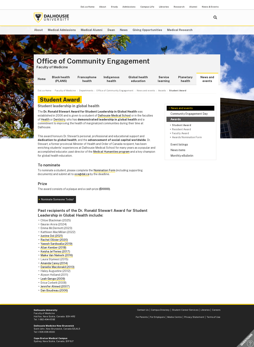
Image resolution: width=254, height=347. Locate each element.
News (124, 30)
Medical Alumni (91, 30)
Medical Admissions (62, 30)
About (102, 7)
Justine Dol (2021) (51, 235)
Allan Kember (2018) (53, 247)
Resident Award (181, 129)
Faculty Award (180, 133)
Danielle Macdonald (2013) (57, 267)
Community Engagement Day (189, 113)
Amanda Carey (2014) (54, 263)
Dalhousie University (51, 18)
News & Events (210, 7)
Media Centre (174, 317)
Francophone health (87, 79)
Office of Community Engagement (93, 61)
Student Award (181, 125)
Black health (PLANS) (61, 79)
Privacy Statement (194, 317)
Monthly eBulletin (181, 155)
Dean (111, 30)
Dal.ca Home (87, 7)
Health (45, 119)
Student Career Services (185, 309)
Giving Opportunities (147, 30)
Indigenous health (111, 79)
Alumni (193, 7)
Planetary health (185, 79)
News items (177, 150)
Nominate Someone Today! (57, 199)
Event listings (179, 144)
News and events (207, 79)
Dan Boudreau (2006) (54, 290)
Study (114, 7)
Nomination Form (104, 170)
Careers (216, 309)
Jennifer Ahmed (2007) (55, 286)
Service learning (164, 79)
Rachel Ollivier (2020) (54, 239)
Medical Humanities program (111, 151)
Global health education (138, 79)
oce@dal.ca (81, 174)
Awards (175, 119)
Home (42, 79)
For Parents (142, 317)
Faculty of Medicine (52, 67)
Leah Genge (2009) (52, 278)
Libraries (164, 7)
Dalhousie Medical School (114, 115)
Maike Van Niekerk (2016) (56, 255)
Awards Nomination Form (187, 137)
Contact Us (142, 309)
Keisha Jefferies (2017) (55, 251)
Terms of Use (213, 317)
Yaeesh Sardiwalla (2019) (56, 243)
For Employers (157, 317)
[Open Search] (215, 18)
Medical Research (179, 30)
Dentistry (59, 119)
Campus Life (147, 7)
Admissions (129, 7)
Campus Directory (160, 309)
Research (179, 7)
